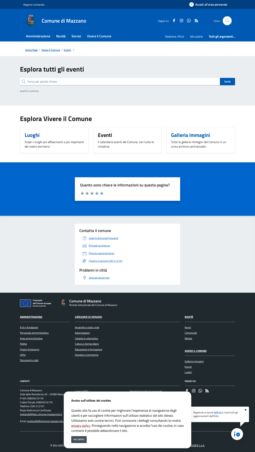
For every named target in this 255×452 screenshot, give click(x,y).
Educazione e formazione (88, 349)
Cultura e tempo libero (87, 344)
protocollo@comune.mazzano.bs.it (46, 421)
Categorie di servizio (88, 317)
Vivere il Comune (50, 50)
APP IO (218, 412)
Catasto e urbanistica (86, 338)
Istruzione (196, 36)
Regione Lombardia (33, 5)
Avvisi (188, 327)
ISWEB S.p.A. (198, 445)
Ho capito (79, 439)
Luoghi (188, 372)
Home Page (31, 50)
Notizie (188, 338)
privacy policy (80, 425)
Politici (23, 344)
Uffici (23, 355)
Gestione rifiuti (174, 36)
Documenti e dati (29, 360)
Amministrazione (31, 317)
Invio (227, 81)
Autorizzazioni (82, 333)
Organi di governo (29, 349)
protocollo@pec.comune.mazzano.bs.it (41, 414)
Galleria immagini (194, 361)
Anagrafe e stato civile (87, 327)
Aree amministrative (31, 338)
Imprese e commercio (86, 355)
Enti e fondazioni (29, 327)
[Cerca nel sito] (227, 20)
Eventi (67, 50)
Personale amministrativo (34, 333)
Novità (189, 317)
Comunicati (191, 333)
